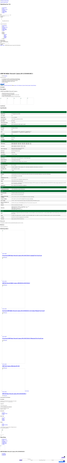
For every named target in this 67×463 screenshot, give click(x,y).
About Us (3, 32)
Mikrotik (3, 419)
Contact (3, 38)
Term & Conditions (5, 424)
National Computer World (4, 2)
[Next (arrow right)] (1, 435)
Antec (5, 35)
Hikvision (5, 34)
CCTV (3, 8)
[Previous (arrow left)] (0, 435)
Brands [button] (3, 33)
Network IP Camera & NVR (8, 85)
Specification (4, 454)
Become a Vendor (4, 413)
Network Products (33, 85)
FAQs (3, 425)
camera (15, 85)
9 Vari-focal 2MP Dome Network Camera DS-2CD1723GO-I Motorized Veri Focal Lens (22, 338)
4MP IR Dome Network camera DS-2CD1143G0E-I (14, 393)
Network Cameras (4, 9)
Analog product (4, 28)
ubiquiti (5, 37)
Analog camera (4, 11)
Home (1, 45)
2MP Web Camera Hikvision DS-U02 (11, 366)
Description (4, 453)
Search (2, 44)
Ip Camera (3, 10)
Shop (3, 45)
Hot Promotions (4, 7)
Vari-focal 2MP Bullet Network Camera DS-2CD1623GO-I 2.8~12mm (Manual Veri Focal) (23, 310)
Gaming (3, 12)
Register (5, 22)
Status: (1, 77)
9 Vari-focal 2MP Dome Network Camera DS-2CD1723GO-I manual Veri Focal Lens (22, 255)
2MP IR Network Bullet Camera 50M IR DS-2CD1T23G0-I (16, 283)
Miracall (3, 420)
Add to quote (2, 84)
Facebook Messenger (62, 461)
